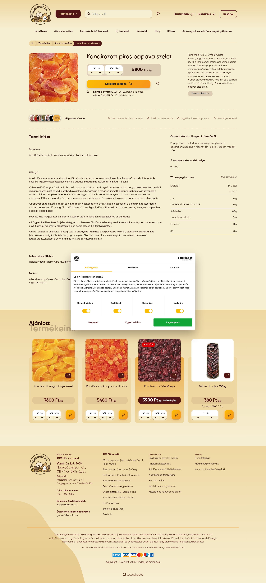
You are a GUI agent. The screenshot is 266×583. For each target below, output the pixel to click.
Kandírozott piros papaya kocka (106, 386)
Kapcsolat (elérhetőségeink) (210, 469)
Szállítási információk (162, 118)
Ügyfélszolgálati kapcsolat (195, 118)
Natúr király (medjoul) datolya (118, 498)
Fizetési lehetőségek (160, 464)
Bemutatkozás (202, 458)
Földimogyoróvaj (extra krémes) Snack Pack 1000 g (123, 462)
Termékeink (67, 13)
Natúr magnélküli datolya (116, 481)
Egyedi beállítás (133, 322)
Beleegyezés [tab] (91, 268)
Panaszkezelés (156, 480)
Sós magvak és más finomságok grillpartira (207, 31)
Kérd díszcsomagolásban (162, 486)
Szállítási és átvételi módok (163, 458)
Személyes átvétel (227, 118)
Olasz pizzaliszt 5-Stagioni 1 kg (119, 492)
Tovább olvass (199, 93)
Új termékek (122, 31)
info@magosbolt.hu (67, 505)
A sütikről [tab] (174, 268)
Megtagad (93, 322)
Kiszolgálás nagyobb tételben (165, 492)
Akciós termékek (63, 31)
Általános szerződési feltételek (165, 469)
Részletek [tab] (133, 268)
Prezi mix (107, 514)
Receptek (142, 31)
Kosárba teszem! (115, 84)
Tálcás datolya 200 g (212, 386)
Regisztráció (204, 14)
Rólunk (171, 31)
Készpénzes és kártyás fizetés (127, 118)
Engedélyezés (173, 322)
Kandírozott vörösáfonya (159, 386)
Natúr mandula (111, 503)
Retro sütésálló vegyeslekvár (118, 486)
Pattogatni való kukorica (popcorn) (121, 475)
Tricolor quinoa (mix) (113, 509)
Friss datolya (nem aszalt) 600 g (120, 469)
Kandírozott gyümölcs (88, 43)
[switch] (117, 311)
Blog (157, 31)
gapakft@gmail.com (67, 515)
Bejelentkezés (181, 14)
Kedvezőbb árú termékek (94, 31)
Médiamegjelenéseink (207, 464)
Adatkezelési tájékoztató (162, 475)
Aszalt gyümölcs (63, 43)
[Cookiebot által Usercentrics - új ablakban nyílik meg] (180, 258)
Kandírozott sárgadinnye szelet (53, 386)
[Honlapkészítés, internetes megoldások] (133, 574)
